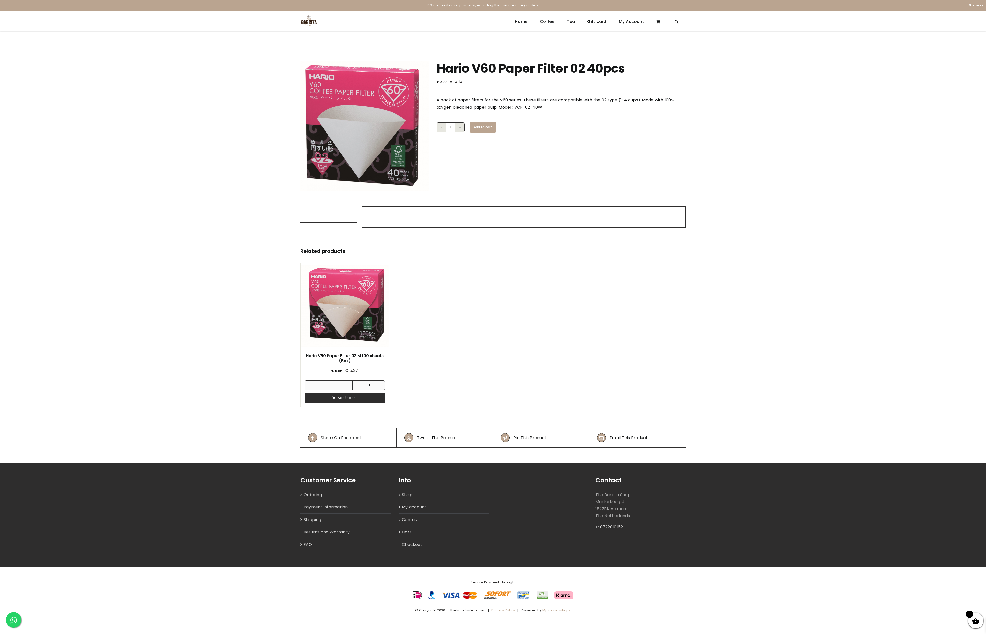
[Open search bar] (676, 22)
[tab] (328, 209)
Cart (406, 532)
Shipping (312, 520)
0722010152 (611, 527)
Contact (410, 520)
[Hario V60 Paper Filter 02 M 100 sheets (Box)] (345, 305)
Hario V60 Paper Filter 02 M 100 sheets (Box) (345, 358)
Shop (407, 495)
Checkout (412, 544)
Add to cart (483, 127)
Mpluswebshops (556, 610)
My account (414, 507)
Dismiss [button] (976, 5)
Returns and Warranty (327, 532)
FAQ (308, 544)
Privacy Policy (503, 610)
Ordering (313, 495)
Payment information (326, 507)
